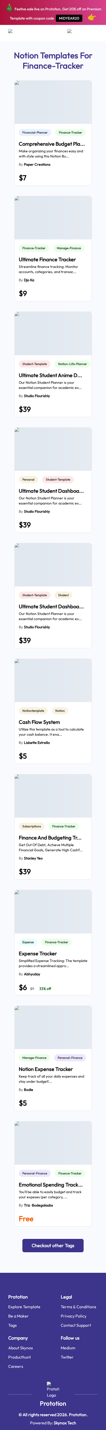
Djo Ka (29, 280)
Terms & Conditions (78, 1306)
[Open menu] (15, 33)
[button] (53, 1245)
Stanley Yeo (33, 858)
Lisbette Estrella (37, 742)
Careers (15, 1366)
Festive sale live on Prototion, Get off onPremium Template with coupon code (53, 12)
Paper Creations (37, 164)
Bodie (28, 1089)
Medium (68, 1347)
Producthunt (19, 1357)
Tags (12, 1325)
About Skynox (20, 1347)
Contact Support (76, 1325)
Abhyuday (32, 974)
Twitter (67, 1357)
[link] (36, 132)
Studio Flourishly (37, 396)
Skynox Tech (65, 1422)
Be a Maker (18, 1316)
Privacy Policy (73, 1316)
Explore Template (24, 1306)
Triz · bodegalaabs (38, 1205)
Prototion (53, 1403)
